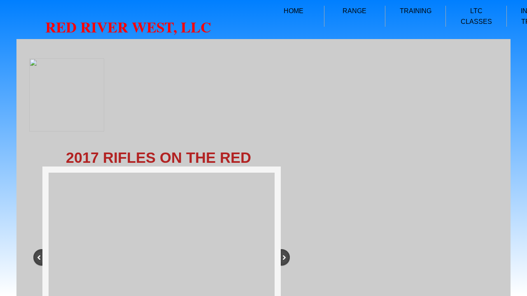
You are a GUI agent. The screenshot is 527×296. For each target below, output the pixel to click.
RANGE (354, 10)
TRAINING (415, 10)
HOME (293, 10)
